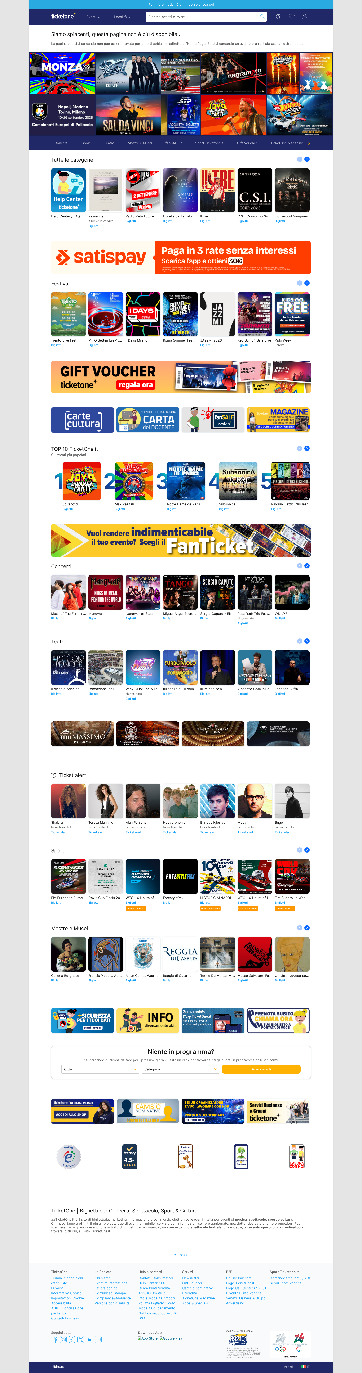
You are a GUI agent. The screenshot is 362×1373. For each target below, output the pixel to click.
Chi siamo (102, 1278)
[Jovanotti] (194, 115)
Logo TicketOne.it (240, 1283)
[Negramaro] (194, 73)
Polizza (156, 1303)
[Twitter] (80, 1339)
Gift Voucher (247, 143)
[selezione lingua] (278, 16)
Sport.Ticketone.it (209, 143)
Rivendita (189, 1293)
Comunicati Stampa (110, 1293)
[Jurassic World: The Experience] (325, 73)
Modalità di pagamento (156, 1308)
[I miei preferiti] (292, 16)
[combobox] (202, 17)
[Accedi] (304, 16)
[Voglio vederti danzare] (276, 73)
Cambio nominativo (197, 1288)
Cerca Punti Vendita (154, 1288)
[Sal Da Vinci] (128, 115)
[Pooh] (128, 73)
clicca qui (206, 4)
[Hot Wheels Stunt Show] (260, 115)
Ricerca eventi (261, 1069)
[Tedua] (243, 73)
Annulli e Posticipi (152, 1293)
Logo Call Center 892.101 (246, 1288)
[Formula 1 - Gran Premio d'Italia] (62, 73)
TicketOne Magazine (286, 143)
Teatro (109, 143)
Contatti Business (65, 1318)
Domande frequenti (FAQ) (290, 1278)
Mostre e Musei (140, 143)
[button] (166, 94)
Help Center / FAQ (152, 1283)
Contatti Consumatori (155, 1278)
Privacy (57, 1288)
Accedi (288, 1366)
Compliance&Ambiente (113, 1298)
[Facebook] (54, 1339)
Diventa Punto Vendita (243, 1293)
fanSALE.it (173, 143)
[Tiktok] (72, 1339)
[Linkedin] (89, 1339)
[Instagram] (63, 1339)
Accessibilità (61, 1303)
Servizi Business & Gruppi (246, 1298)
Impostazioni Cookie (67, 1298)
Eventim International (111, 1283)
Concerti (61, 143)
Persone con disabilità (112, 1303)
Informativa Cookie (66, 1293)
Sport (86, 143)
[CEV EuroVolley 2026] (62, 115)
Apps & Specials (195, 1303)
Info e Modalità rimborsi (157, 1298)
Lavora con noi (106, 1288)
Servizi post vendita (285, 1283)
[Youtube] (98, 1339)
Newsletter (190, 1278)
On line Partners (238, 1278)
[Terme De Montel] (309, 115)
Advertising (235, 1303)
